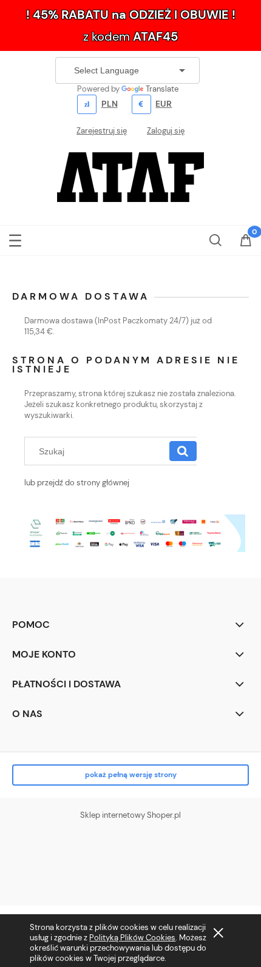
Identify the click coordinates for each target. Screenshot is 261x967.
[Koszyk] (246, 241)
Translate (162, 89)
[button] (15, 238)
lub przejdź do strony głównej (76, 482)
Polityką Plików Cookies (132, 937)
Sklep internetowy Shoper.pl (130, 815)
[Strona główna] (130, 176)
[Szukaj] (183, 451)
